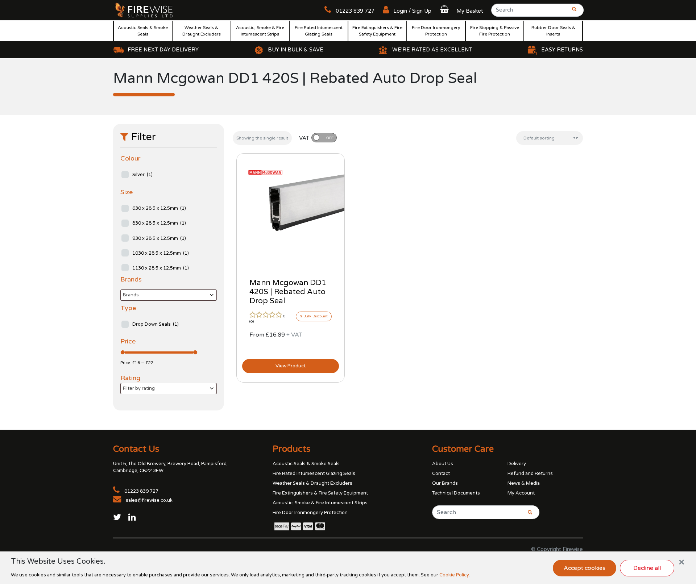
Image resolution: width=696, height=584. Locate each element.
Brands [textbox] (131, 295)
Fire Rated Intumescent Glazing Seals (319, 31)
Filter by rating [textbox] (139, 388)
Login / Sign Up (411, 11)
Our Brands (445, 483)
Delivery (517, 464)
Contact (441, 473)
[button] (460, 11)
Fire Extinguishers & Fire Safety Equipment (377, 31)
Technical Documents (456, 493)
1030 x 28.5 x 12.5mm (160, 253)
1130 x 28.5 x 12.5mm (160, 268)
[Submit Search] (572, 12)
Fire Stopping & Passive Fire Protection (494, 31)
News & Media (524, 483)
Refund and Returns (530, 473)
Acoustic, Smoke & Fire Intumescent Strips (260, 31)
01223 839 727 (354, 11)
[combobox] (168, 295)
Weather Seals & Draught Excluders (201, 31)
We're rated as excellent (432, 50)
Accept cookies (584, 568)
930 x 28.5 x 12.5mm (159, 238)
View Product (291, 366)
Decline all (647, 568)
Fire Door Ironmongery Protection (436, 31)
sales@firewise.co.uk (149, 500)
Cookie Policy (454, 575)
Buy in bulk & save (295, 50)
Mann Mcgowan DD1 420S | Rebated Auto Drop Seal (287, 291)
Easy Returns (562, 50)
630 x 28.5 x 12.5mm (159, 208)
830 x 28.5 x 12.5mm (159, 223)
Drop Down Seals (155, 324)
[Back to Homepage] (144, 10)
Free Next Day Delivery (163, 50)
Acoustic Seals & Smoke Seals (143, 31)
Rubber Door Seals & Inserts (553, 31)
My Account (521, 493)
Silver (142, 175)
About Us (442, 464)
